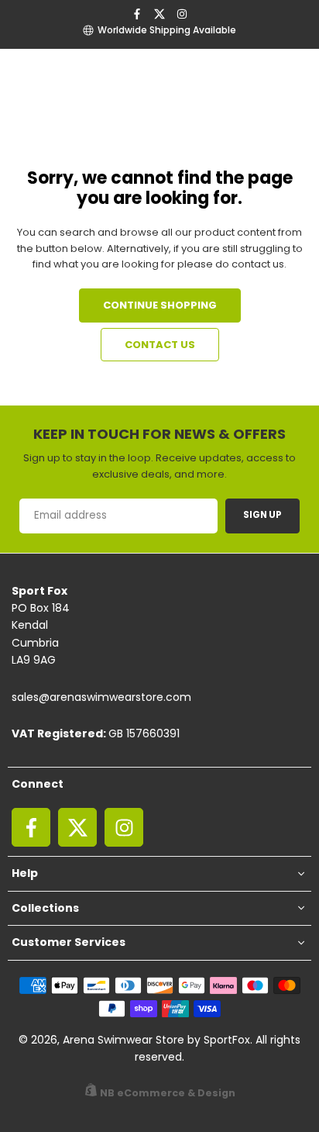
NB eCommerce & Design (167, 1092)
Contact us (160, 344)
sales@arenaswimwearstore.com (101, 697)
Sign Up (262, 515)
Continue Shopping (160, 305)
